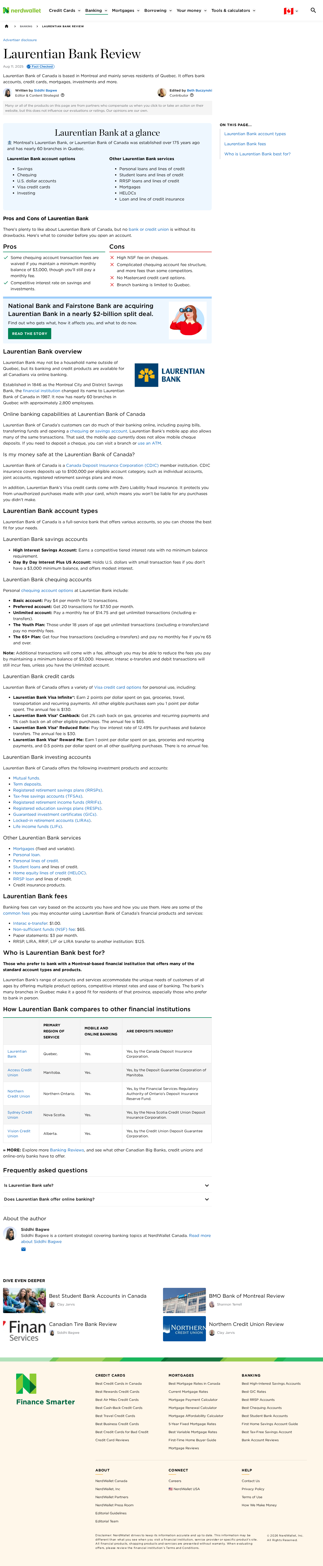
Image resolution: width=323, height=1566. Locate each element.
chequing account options (47, 590)
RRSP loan (23, 879)
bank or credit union (149, 229)
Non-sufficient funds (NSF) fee (44, 929)
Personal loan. (27, 854)
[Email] (23, 1250)
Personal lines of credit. (36, 860)
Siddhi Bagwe (45, 90)
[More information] (62, 95)
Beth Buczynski (199, 90)
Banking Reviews (67, 1150)
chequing (79, 431)
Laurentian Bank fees (245, 143)
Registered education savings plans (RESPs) (57, 808)
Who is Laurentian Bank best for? (257, 154)
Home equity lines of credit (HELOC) (49, 873)
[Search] (313, 10)
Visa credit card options (117, 687)
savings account (111, 431)
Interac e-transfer (30, 923)
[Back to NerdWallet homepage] (6, 26)
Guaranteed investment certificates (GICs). (55, 814)
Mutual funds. (26, 778)
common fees (16, 913)
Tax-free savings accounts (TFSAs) (47, 796)
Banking (26, 26)
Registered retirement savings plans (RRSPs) (57, 790)
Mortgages (23, 848)
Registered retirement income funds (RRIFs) (57, 802)
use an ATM (149, 443)
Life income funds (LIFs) (37, 826)
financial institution (41, 390)
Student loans (26, 866)
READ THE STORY (29, 334)
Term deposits (27, 784)
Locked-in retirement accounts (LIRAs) (52, 820)
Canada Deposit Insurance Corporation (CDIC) (112, 465)
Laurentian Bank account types (255, 133)
